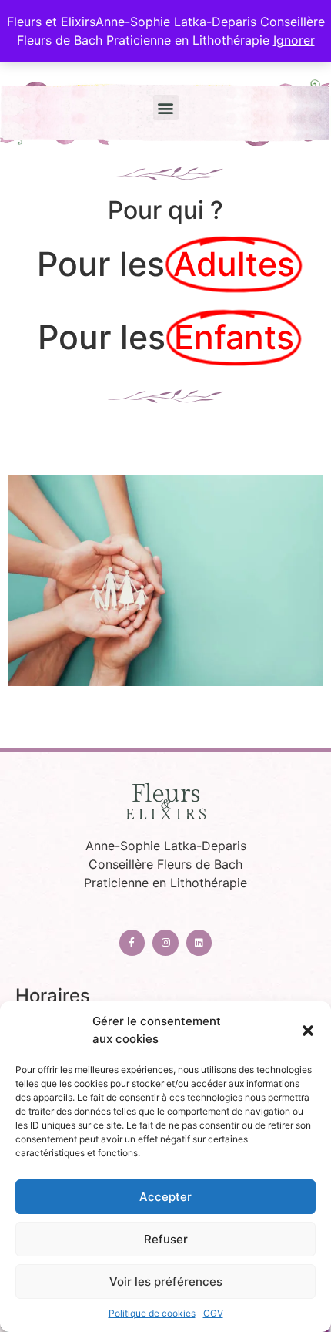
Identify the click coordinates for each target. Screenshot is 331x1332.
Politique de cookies (152, 1313)
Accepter (165, 1196)
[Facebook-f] (132, 943)
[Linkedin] (199, 943)
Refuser (166, 1239)
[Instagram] (165, 943)
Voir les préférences (165, 1281)
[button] (308, 1030)
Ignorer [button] (294, 40)
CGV (213, 1313)
